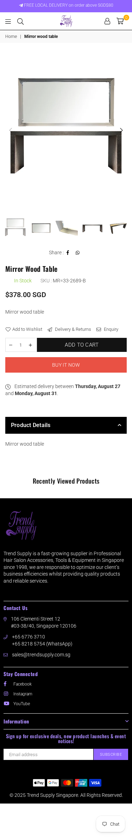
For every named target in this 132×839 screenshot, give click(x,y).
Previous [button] (10, 130)
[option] (66, 130)
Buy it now (66, 365)
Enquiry (110, 329)
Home (11, 36)
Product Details (31, 425)
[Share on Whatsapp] (78, 252)
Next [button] (121, 130)
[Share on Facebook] (68, 252)
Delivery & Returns (72, 329)
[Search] (20, 21)
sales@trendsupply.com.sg (41, 654)
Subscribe (111, 754)
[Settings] (107, 21)
